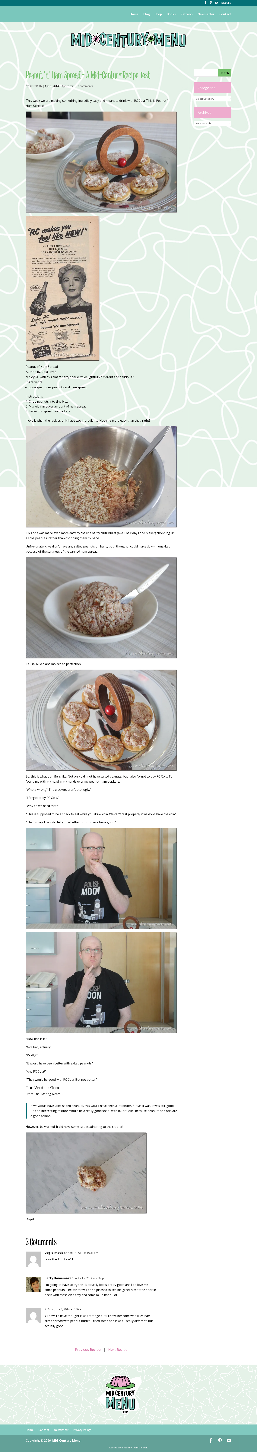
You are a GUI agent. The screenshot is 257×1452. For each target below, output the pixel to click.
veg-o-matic (54, 1253)
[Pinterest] (211, 3)
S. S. (47, 1309)
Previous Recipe (88, 1349)
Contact (225, 14)
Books (171, 14)
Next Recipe (118, 1349)
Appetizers (68, 86)
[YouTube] (216, 3)
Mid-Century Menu (66, 1440)
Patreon (187, 14)
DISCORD (226, 3)
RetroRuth (35, 86)
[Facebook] (205, 3)
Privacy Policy (82, 1430)
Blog (146, 14)
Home (134, 14)
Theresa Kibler (139, 1447)
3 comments (85, 86)
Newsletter (206, 14)
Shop (158, 14)
